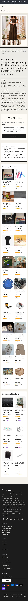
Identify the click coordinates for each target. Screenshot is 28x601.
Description (4, 80)
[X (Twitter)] (18, 519)
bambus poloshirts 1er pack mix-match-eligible (7, 247)
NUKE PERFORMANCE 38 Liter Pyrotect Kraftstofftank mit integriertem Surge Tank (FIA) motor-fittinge (19, 313)
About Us (4, 541)
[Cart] (25, 6)
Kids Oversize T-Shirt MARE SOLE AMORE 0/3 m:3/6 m (19, 335)
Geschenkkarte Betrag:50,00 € (6, 269)
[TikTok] (14, 519)
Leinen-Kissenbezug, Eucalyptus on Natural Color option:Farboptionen (19, 409)
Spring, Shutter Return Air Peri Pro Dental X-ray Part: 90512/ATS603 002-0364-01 (20, 463)
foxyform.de (5, 11)
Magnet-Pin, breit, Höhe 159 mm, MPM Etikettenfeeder (7, 225)
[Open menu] (2, 6)
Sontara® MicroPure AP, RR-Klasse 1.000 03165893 (7, 182)
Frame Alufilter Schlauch (18, 204)
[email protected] (14, 155)
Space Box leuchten (19, 378)
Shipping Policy (5, 565)
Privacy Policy (5, 560)
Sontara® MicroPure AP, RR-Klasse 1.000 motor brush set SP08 (19, 225)
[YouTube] (10, 519)
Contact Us (4, 544)
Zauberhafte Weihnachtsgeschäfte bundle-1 (7, 379)
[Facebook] (3, 519)
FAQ (3, 547)
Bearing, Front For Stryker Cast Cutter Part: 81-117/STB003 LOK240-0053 (19, 436)
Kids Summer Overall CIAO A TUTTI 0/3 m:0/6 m (19, 357)
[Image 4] (18, 42)
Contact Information (7, 568)
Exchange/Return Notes (8, 146)
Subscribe (6, 580)
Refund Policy (5, 557)
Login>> (7, 420)
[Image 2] (9, 42)
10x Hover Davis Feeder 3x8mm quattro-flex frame (20, 291)
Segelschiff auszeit (19, 247)
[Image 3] (14, 42)
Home (2, 50)
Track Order (5, 549)
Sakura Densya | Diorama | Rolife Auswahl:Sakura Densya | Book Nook (7, 204)
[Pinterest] (22, 519)
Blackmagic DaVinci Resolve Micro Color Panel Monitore (7, 409)
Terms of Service (6, 562)
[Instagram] (7, 519)
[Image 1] (4, 42)
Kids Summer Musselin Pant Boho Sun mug (8, 357)
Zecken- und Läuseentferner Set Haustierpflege (19, 182)
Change (22, 127)
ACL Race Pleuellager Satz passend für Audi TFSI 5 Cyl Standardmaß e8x (7, 313)
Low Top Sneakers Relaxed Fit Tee (7, 436)
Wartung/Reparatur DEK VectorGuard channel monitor (7, 291)
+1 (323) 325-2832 (6, 530)
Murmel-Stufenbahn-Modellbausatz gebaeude (7, 335)
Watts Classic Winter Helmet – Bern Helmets (8, 463)
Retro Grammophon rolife (19, 269)
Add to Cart (14, 136)
